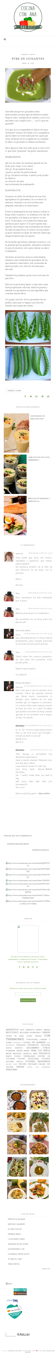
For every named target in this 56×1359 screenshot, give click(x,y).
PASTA (8, 1053)
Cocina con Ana (15, 1351)
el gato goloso (15, 1229)
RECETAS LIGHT (12, 1064)
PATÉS (35, 1054)
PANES (27, 1051)
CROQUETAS (17, 1042)
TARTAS (20, 1066)
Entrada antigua (40, 850)
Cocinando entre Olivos (19, 1254)
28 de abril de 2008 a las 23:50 (40, 593)
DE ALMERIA (39, 1042)
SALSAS (42, 1064)
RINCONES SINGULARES (28, 1064)
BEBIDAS (47, 1030)
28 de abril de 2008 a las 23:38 (40, 553)
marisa (19, 553)
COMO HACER (33, 1036)
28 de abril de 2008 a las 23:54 (40, 608)
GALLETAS (45, 1045)
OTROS (46, 1047)
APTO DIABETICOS (27, 1030)
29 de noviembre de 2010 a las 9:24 (38, 652)
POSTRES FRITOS (14, 1061)
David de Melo (23, 630)
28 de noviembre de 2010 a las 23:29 (38, 633)
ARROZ (39, 1030)
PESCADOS (44, 1053)
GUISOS (8, 1048)
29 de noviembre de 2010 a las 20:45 (38, 686)
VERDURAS (11, 1069)
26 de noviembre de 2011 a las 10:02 (38, 725)
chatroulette (44, 793)
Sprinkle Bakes (14, 1234)
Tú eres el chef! (15, 1259)
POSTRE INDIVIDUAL (28, 1059)
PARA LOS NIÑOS (40, 1050)
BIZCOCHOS (12, 1032)
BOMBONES (35, 1032)
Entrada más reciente (18, 844)
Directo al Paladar (16, 1219)
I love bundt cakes (16, 1239)
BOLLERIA (24, 1032)
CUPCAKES (27, 1042)
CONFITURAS (32, 1039)
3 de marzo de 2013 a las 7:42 (41, 750)
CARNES (46, 1032)
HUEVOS (19, 1048)
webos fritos (14, 1264)
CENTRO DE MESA (15, 1036)
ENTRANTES (33, 1045)
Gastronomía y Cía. (16, 1249)
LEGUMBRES (32, 1047)
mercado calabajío (16, 1224)
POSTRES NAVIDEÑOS (38, 1061)
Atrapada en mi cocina (18, 1244)
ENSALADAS (21, 1045)
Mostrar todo (46, 1269)
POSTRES (46, 1059)
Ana (18, 593)
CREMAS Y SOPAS (28, 54)
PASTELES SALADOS (22, 1053)
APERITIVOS (12, 1029)
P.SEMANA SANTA (14, 1051)
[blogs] (20, 1283)
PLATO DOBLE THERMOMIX (20, 1056)
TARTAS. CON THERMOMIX (38, 1067)
